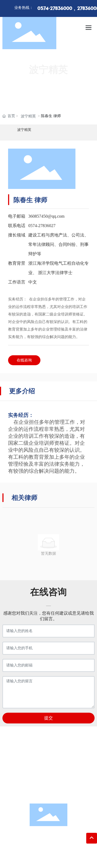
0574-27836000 (54, 8)
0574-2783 (53, 766)
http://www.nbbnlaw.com (54, 791)
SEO (77, 847)
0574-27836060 (54, 775)
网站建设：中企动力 (47, 847)
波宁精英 (28, 116)
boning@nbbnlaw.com (56, 783)
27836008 (67, 758)
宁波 (69, 847)
